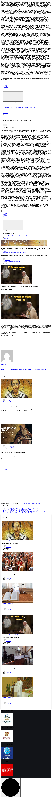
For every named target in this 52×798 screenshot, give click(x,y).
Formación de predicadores (8, 261)
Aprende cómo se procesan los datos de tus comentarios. (29, 503)
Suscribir (5, 125)
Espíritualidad (6, 87)
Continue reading (4, 423)
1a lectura (5, 107)
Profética (5, 86)
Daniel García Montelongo (10, 446)
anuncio (22, 107)
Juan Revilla (7, 260)
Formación (5, 85)
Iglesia (4, 84)
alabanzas (14, 107)
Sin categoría (17, 261)
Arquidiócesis (26, 107)
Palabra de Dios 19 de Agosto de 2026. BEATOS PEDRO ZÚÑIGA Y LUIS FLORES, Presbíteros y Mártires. (25, 511)
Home (4, 251)
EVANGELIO (6, 447)
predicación (3, 349)
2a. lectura (9, 107)
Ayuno (34, 107)
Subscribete (5, 113)
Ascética (31, 107)
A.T (12, 107)
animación (18, 107)
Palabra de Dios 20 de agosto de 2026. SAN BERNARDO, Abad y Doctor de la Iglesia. (21, 510)
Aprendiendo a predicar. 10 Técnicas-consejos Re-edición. (14, 252)
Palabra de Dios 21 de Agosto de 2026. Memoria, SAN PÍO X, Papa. (17, 509)
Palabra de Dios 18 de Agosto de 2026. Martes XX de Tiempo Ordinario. (17, 512)
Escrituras (5, 83)
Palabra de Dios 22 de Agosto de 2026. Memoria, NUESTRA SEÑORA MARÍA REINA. (21, 508)
